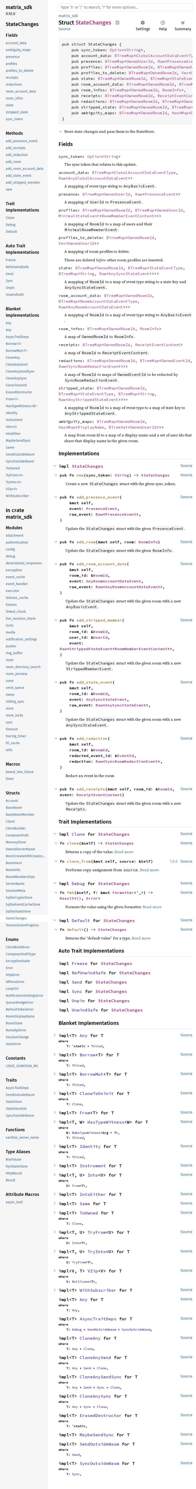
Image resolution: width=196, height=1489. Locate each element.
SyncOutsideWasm (136, 1329)
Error (92, 898)
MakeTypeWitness (86, 1133)
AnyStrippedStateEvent (93, 399)
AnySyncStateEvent (129, 273)
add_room (86, 542)
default (75, 929)
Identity (90, 1146)
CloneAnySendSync (101, 1377)
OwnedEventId (175, 360)
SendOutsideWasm (101, 1329)
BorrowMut (91, 1074)
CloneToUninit (97, 1093)
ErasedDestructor (101, 1415)
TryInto (96, 1251)
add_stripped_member (99, 620)
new (80, 475)
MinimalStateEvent (79, 215)
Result (67, 898)
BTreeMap (124, 55)
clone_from (79, 861)
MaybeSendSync (97, 1434)
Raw (161, 61)
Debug (78, 883)
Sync (77, 991)
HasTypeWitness (105, 1122)
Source (65, 29)
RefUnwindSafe (89, 972)
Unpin (78, 1000)
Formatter (123, 892)
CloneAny (90, 1338)
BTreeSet (118, 427)
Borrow (87, 1055)
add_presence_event (98, 497)
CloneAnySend (95, 1357)
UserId (100, 637)
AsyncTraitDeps (98, 1319)
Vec (185, 72)
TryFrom (96, 1232)
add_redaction (92, 738)
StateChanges (87, 466)
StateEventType (166, 267)
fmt (70, 892)
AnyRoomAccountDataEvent (95, 307)
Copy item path (117, 22)
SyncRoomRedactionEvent (94, 366)
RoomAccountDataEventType (108, 301)
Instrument (93, 1165)
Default (81, 920)
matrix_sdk (68, 16)
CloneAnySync (95, 1396)
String (133, 49)
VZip (92, 1271)
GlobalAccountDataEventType (145, 172)
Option (117, 49)
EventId (125, 755)
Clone (78, 834)
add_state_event (94, 682)
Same (85, 1203)
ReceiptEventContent (157, 344)
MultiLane (80, 1281)
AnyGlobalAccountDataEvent (98, 178)
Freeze (79, 963)
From (85, 1112)
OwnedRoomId (139, 67)
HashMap (180, 112)
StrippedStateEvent (90, 648)
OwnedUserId (139, 61)
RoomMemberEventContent (128, 215)
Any (83, 1035)
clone (73, 843)
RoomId (100, 575)
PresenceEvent (160, 194)
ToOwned (89, 1213)
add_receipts (90, 789)
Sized (98, 1046)
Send (77, 982)
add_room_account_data (101, 563)
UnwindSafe (85, 1010)
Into (92, 1175)
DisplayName (91, 427)
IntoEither (93, 1194)
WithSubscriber (98, 1290)
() (78, 898)
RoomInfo (171, 90)
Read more (123, 851)
